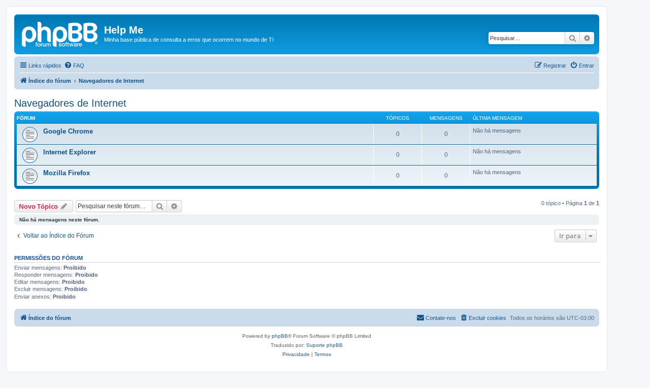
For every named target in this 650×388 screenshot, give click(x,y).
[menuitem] (74, 65)
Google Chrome (68, 131)
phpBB (280, 336)
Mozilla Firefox (66, 173)
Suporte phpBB (324, 345)
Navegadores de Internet (70, 103)
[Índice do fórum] (60, 33)
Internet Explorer (69, 152)
